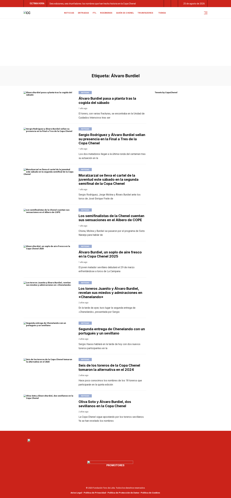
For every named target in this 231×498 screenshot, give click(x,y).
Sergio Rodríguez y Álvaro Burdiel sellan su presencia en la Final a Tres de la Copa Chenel (112, 139)
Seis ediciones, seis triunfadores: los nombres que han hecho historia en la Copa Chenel (93, 3)
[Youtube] (113, 433)
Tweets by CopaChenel (166, 92)
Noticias (69, 13)
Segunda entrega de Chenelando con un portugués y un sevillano (112, 331)
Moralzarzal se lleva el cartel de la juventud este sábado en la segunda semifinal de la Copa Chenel (108, 179)
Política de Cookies (150, 493)
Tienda (162, 13)
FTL (94, 13)
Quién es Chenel (125, 13)
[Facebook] (109, 433)
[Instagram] (121, 433)
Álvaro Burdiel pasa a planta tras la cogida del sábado (107, 100)
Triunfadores (145, 13)
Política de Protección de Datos (123, 493)
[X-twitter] (117, 433)
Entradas (83, 13)
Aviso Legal (76, 493)
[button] (167, 3)
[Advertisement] (115, 42)
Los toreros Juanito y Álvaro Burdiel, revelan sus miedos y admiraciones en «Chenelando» (110, 292)
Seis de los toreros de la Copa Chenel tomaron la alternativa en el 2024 (109, 367)
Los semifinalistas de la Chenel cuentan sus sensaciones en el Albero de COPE (111, 218)
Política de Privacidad (95, 493)
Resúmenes (106, 13)
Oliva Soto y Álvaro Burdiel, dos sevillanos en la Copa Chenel (105, 404)
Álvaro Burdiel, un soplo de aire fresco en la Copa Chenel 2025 (110, 254)
